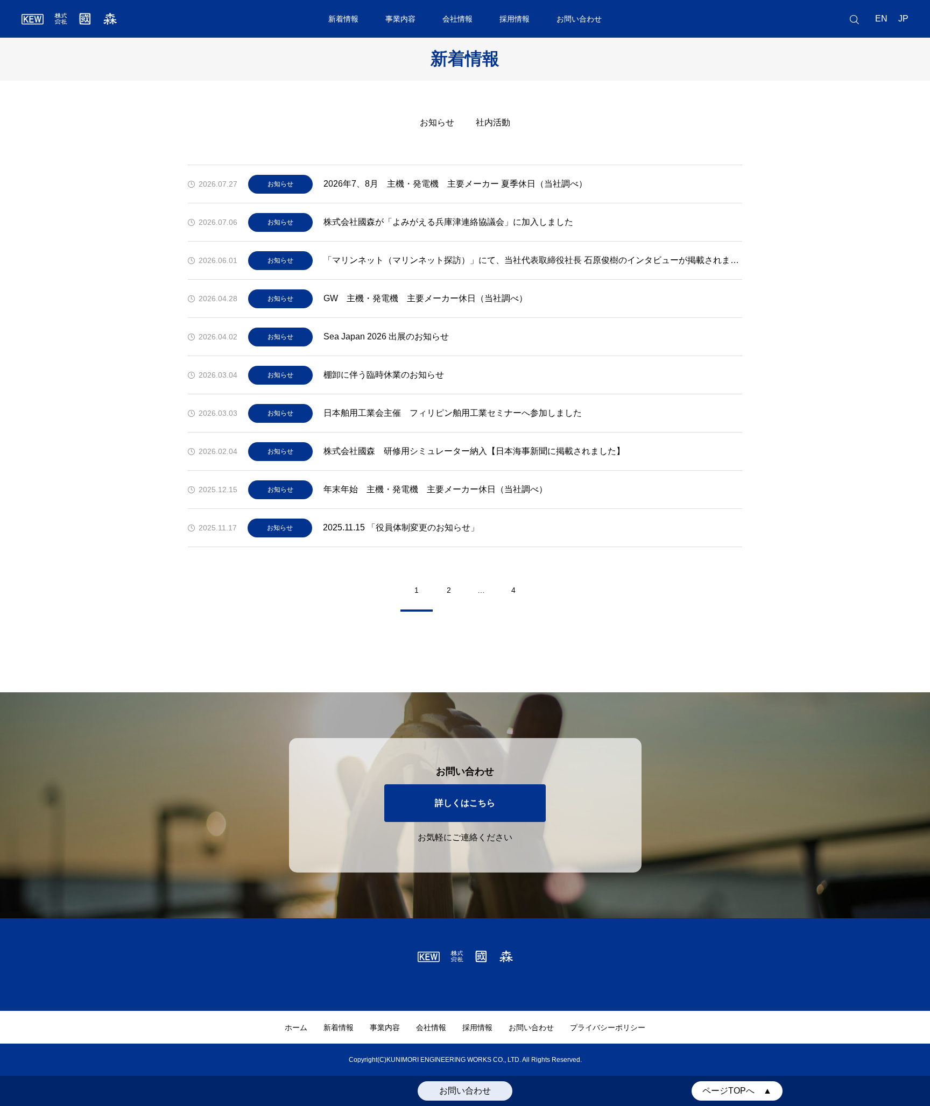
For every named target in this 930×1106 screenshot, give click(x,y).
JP (903, 18)
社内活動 (493, 122)
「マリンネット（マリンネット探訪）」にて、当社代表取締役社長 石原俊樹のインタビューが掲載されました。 (532, 260)
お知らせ (437, 122)
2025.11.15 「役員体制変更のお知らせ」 (401, 527)
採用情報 (514, 19)
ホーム (296, 1027)
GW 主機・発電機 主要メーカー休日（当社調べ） (425, 298)
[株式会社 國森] (69, 19)
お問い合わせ (579, 19)
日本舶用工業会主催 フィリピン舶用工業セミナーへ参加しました (452, 412)
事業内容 (400, 19)
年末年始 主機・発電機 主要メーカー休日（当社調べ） (435, 489)
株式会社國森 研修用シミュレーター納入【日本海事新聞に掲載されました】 (474, 451)
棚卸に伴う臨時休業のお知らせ (383, 374)
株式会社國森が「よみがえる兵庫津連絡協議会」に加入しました (448, 221)
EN (881, 18)
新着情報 (343, 19)
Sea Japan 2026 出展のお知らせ (386, 336)
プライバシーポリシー (607, 1027)
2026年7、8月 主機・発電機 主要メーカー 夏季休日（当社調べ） (455, 183)
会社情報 (457, 19)
